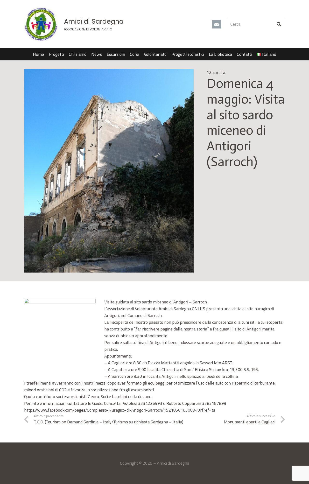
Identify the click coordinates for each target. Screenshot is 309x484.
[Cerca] (279, 24)
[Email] (216, 24)
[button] (279, 54)
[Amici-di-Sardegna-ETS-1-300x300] (41, 24)
